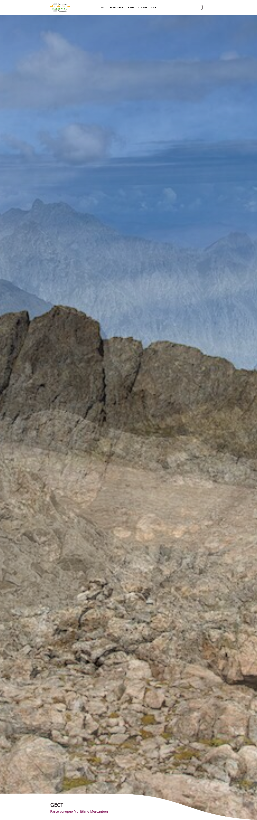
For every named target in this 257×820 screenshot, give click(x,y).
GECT (103, 7)
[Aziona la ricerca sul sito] (202, 7)
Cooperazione (147, 7)
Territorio (117, 7)
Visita (131, 7)
